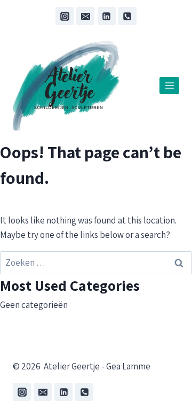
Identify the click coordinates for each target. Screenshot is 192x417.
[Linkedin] (107, 16)
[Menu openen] (169, 85)
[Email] (85, 16)
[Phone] (127, 16)
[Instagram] (64, 16)
